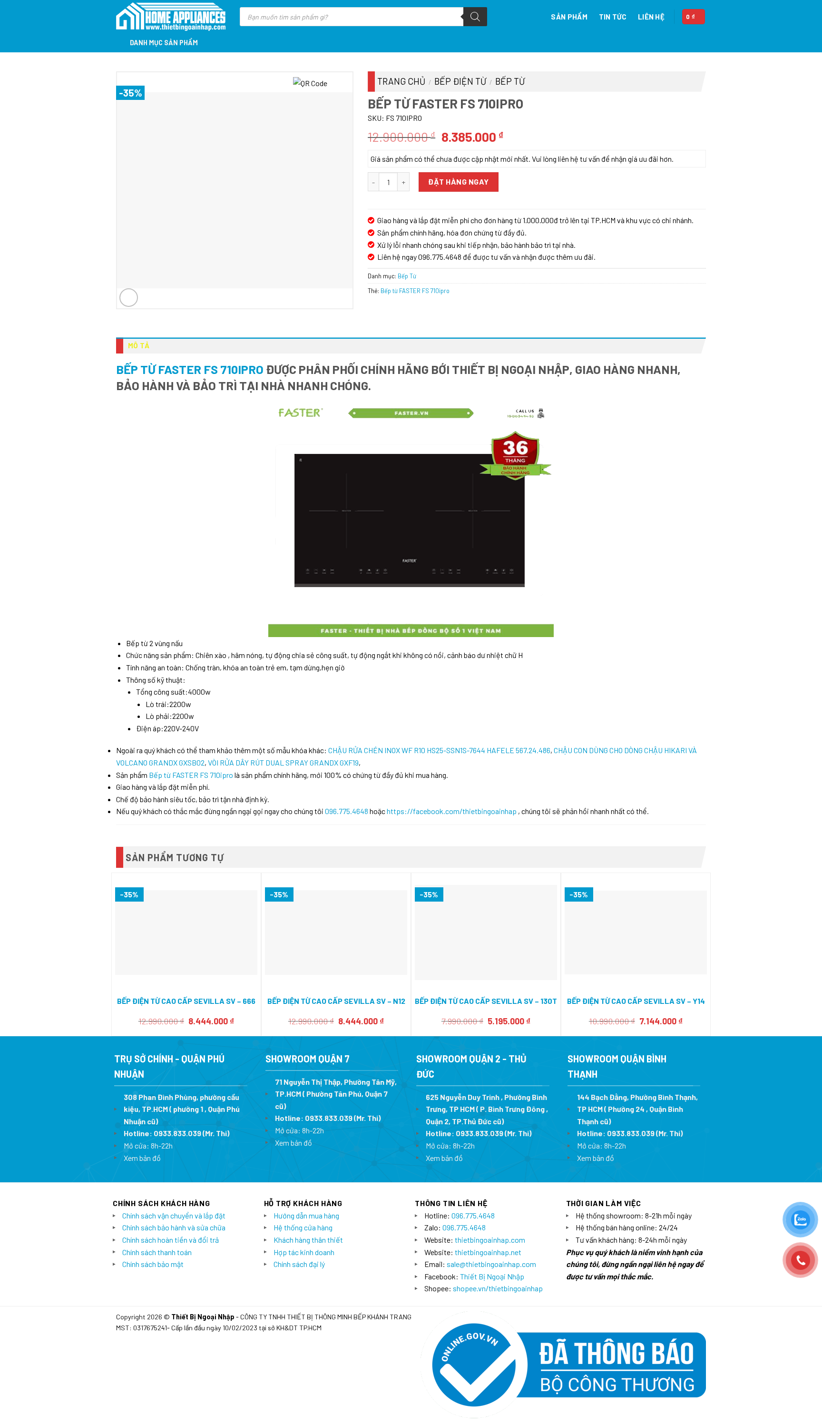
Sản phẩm (569, 16)
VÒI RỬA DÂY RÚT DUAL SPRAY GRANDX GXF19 (283, 762)
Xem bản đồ (142, 1157)
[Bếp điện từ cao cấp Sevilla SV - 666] (186, 932)
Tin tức (612, 16)
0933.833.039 (177, 1133)
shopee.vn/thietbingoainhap (498, 1288)
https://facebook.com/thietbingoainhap (452, 810)
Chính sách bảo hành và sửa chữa (173, 1227)
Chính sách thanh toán (157, 1252)
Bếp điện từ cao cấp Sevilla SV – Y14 (636, 1000)
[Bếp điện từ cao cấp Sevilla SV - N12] (336, 932)
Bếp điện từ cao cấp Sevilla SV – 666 (186, 1000)
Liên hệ (651, 16)
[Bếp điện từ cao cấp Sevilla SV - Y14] (636, 932)
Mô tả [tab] (139, 345)
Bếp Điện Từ (460, 81)
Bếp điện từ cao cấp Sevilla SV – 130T (486, 1000)
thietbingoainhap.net (488, 1252)
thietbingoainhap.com (490, 1239)
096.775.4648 (346, 810)
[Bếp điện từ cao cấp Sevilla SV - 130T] (486, 932)
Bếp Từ (510, 81)
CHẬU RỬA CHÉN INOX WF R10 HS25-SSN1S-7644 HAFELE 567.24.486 (439, 750)
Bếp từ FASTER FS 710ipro (415, 291)
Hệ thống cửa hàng (303, 1227)
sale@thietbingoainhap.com (491, 1263)
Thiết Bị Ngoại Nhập (492, 1276)
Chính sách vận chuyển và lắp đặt (173, 1215)
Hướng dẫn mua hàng (306, 1215)
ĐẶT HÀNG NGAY (458, 181)
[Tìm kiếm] (475, 16)
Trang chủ (401, 81)
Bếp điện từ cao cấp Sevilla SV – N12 (336, 1000)
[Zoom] (128, 297)
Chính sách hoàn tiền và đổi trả (170, 1239)
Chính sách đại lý (299, 1263)
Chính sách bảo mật (153, 1263)
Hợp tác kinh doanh (304, 1252)
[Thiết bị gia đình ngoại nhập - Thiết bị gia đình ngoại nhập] (170, 16)
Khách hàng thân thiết (308, 1239)
